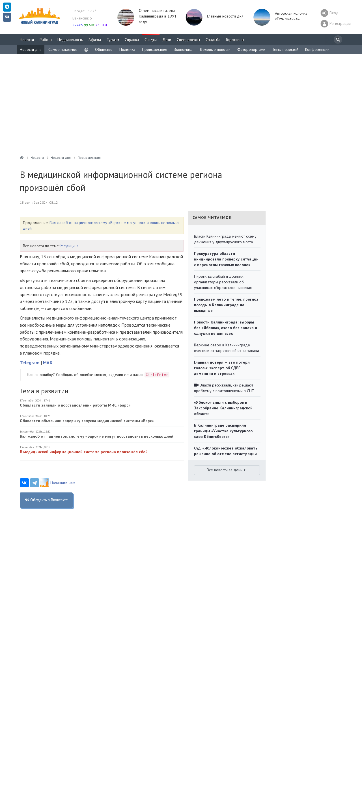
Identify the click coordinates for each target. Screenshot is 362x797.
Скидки (151, 39)
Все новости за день (224, 469)
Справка (132, 39)
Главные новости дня (225, 16)
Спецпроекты (188, 39)
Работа (46, 39)
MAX (47, 362)
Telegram (30, 362)
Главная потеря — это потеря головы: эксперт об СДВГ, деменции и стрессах (222, 368)
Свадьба (213, 39)
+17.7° (84, 11)
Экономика (183, 49)
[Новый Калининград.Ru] (22, 157)
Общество (104, 49)
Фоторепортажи (251, 49)
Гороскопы (235, 39)
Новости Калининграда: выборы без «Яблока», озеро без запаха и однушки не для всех (225, 328)
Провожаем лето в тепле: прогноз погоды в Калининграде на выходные (226, 305)
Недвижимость (70, 39)
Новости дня (31, 49)
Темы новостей (285, 49)
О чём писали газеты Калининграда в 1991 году (157, 16)
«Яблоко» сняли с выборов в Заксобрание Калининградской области (223, 408)
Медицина (70, 245)
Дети (166, 39)
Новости (27, 39)
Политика (127, 49)
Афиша (95, 39)
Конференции (317, 49)
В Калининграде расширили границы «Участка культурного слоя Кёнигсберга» (223, 431)
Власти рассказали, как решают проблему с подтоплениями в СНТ (224, 388)
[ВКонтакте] (24, 482)
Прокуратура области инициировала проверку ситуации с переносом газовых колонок (226, 259)
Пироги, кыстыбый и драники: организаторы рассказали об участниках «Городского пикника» (223, 282)
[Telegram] (34, 482)
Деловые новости (214, 49)
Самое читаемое (62, 49)
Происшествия (154, 49)
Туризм (113, 39)
